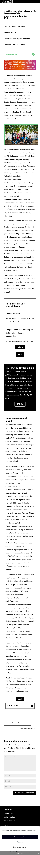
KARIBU (20, 404)
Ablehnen (20, 842)
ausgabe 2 (22, 26)
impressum (8, 809)
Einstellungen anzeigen (20, 847)
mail (20, 354)
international (24, 39)
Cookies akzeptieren (20, 837)
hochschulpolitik (11, 39)
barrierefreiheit (9, 821)
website (20, 347)
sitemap (7, 826)
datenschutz (8, 813)
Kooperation (20, 45)
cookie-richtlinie (10, 817)
